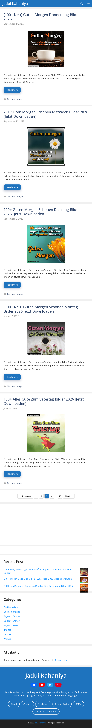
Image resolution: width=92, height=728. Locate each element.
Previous (25, 496)
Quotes (7, 634)
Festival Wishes (11, 607)
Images (7, 629)
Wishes (7, 638)
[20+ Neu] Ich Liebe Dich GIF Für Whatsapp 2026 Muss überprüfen (38, 578)
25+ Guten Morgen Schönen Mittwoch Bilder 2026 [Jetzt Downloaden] (46, 114)
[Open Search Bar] (81, 3)
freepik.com (61, 660)
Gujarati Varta (11, 625)
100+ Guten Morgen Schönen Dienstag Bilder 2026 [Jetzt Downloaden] (42, 211)
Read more (12, 89)
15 (60, 496)
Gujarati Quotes (12, 616)
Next (69, 496)
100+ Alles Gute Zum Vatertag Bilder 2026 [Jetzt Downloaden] (44, 401)
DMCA (78, 704)
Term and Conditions (46, 711)
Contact (27, 704)
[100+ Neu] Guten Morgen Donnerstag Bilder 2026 (42, 16)
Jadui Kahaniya (15, 3)
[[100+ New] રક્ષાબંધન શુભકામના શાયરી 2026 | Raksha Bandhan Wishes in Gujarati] (84, 572)
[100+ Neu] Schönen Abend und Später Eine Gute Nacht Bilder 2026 (38, 586)
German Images (15, 99)
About (14, 704)
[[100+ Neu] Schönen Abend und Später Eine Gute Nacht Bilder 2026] (84, 589)
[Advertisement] (46, 524)
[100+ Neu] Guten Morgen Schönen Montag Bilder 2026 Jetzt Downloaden (41, 309)
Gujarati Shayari (12, 620)
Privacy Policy (62, 704)
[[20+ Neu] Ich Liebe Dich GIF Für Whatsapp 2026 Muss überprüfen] (84, 580)
